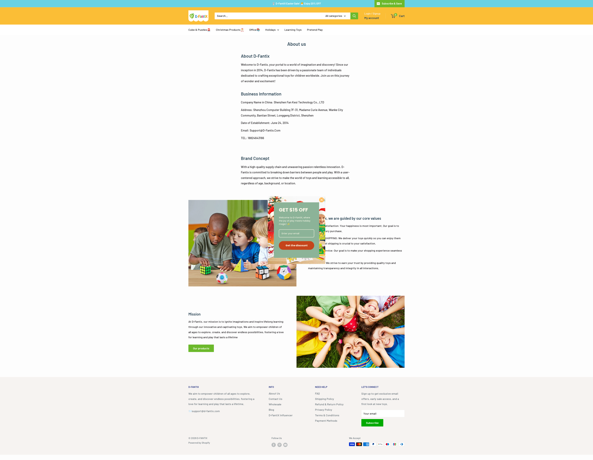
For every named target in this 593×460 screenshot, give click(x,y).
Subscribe (372, 422)
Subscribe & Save (392, 3)
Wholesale (275, 404)
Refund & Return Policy (329, 404)
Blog (271, 409)
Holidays (270, 29)
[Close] (321, 200)
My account (371, 18)
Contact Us (275, 399)
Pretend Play (315, 29)
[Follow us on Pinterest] (279, 444)
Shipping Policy (324, 399)
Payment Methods (326, 420)
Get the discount (297, 245)
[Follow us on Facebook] (273, 444)
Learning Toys (293, 29)
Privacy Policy (323, 409)
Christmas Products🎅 (230, 29)
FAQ (317, 393)
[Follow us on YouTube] (285, 444)
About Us (274, 393)
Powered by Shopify (199, 442)
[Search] (354, 16)
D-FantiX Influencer (281, 415)
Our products (201, 348)
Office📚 (254, 29)
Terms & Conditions (327, 415)
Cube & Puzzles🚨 (199, 29)
